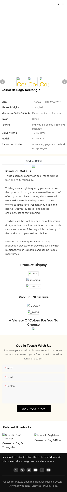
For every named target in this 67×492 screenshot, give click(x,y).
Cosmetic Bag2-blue (47, 440)
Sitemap (36, 485)
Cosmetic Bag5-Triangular (12, 445)
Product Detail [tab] (34, 161)
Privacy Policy (50, 485)
